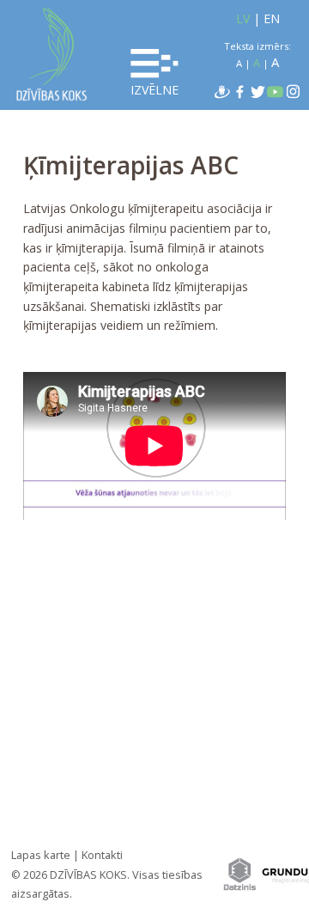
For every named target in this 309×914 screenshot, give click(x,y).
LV (243, 18)
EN (272, 18)
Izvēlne (154, 90)
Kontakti (102, 854)
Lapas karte (40, 854)
